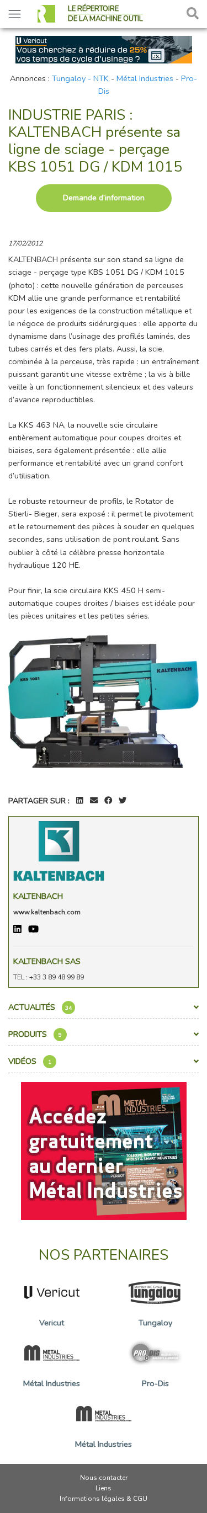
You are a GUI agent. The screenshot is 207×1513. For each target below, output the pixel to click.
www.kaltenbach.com (47, 912)
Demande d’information (104, 198)
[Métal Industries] (104, 1150)
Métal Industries (144, 78)
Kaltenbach (38, 896)
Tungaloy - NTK (80, 78)
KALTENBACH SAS (47, 961)
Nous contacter (104, 1477)
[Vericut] (103, 48)
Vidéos (29, 1061)
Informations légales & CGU (103, 1498)
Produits (35, 1034)
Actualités (40, 1007)
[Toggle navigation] (14, 14)
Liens (103, 1488)
